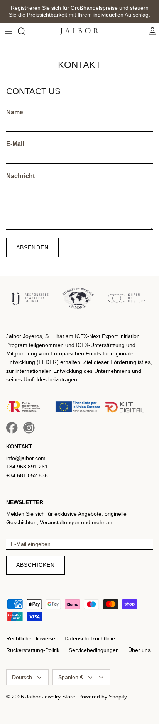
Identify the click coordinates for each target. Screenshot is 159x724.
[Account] (150, 31)
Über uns (139, 650)
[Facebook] (12, 428)
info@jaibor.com (26, 458)
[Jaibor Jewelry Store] (79, 31)
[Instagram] (29, 428)
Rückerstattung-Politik (32, 650)
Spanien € (70, 677)
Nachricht (20, 176)
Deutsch (22, 677)
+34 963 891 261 (27, 466)
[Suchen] (25, 31)
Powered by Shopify (102, 696)
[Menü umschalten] (8, 31)
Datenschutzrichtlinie (89, 638)
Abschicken (35, 565)
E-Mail (15, 144)
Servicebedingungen (94, 650)
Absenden (32, 247)
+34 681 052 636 (27, 475)
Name (14, 112)
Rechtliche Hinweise (30, 638)
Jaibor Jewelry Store (50, 696)
